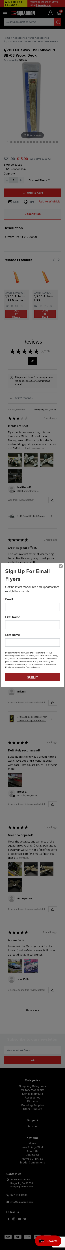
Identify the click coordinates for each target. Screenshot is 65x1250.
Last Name (12, 634)
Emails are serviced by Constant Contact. (23, 667)
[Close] (61, 566)
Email (9, 599)
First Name (12, 617)
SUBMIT (32, 677)
